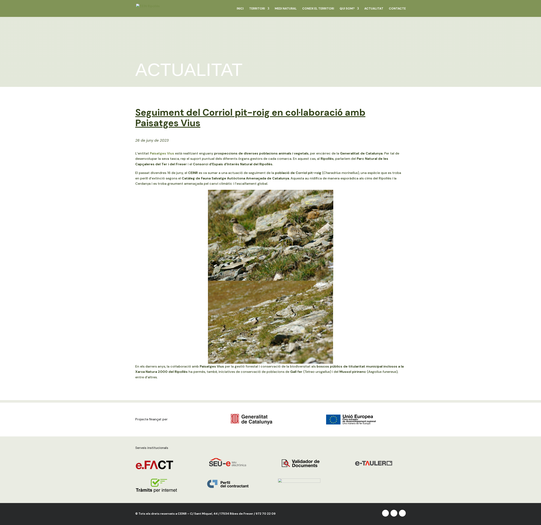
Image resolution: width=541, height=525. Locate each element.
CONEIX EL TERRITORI (318, 8)
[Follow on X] (385, 513)
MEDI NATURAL (286, 8)
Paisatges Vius (162, 153)
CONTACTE (397, 8)
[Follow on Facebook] (402, 513)
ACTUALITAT (373, 8)
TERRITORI (257, 8)
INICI (240, 8)
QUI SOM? (347, 8)
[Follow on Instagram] (394, 513)
